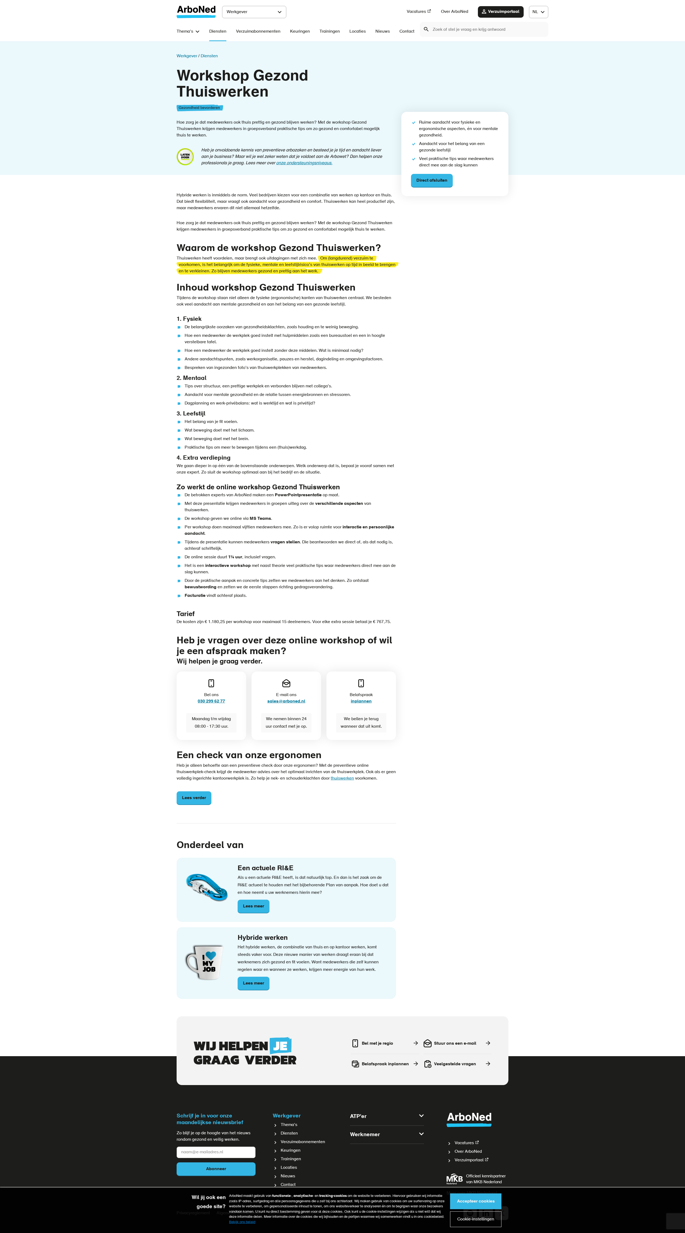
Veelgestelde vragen (455, 1064)
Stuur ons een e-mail (455, 1043)
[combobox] (484, 29)
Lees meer (253, 908)
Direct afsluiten (431, 180)
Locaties (357, 31)
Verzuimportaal (503, 12)
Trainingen (329, 31)
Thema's (185, 31)
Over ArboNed (454, 12)
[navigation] (538, 12)
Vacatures (416, 12)
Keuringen (300, 31)
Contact (406, 31)
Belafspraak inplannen (385, 1064)
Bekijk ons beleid (242, 1222)
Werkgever (237, 12)
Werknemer (365, 1134)
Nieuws (382, 31)
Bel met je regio (377, 1043)
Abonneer (216, 1169)
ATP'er (358, 1116)
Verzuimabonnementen (258, 31)
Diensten (217, 31)
